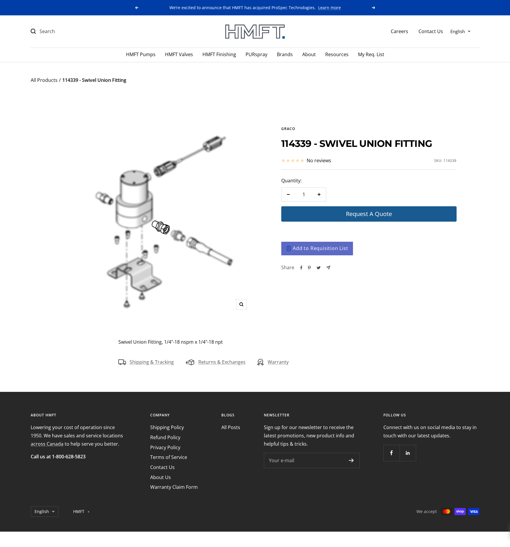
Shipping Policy (167, 427)
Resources (337, 54)
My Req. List (371, 54)
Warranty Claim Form (174, 487)
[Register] (351, 460)
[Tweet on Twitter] (318, 268)
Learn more (329, 7)
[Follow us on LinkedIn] (408, 453)
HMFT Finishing (219, 54)
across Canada (47, 444)
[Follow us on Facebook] (391, 453)
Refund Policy (165, 437)
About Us (160, 477)
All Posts (230, 427)
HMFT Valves (179, 54)
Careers (399, 31)
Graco (288, 128)
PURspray (256, 54)
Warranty (278, 362)
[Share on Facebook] (301, 268)
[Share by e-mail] (328, 268)
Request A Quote (369, 214)
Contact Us (431, 31)
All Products (44, 80)
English (457, 31)
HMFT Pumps (141, 54)
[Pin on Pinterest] (309, 268)
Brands (285, 54)
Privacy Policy (165, 447)
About (309, 54)
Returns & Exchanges (222, 362)
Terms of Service (168, 457)
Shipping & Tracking (152, 362)
